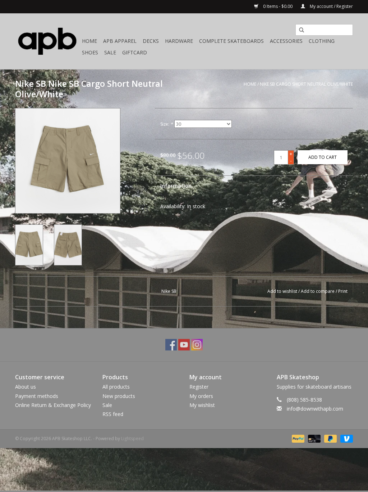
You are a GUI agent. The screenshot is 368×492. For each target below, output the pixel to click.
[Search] (299, 30)
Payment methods (36, 396)
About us (25, 386)
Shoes (90, 52)
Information (176, 185)
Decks (151, 40)
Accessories (286, 40)
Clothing (322, 40)
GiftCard (134, 52)
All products (116, 386)
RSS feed (112, 414)
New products (118, 396)
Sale (110, 52)
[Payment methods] (297, 438)
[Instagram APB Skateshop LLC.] (197, 344)
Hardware (179, 40)
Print (343, 291)
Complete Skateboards (231, 40)
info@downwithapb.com (315, 408)
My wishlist (202, 405)
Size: (166, 124)
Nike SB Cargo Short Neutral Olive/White (306, 84)
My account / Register (331, 6)
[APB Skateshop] (47, 41)
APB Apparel (120, 40)
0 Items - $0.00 (278, 6)
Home (89, 40)
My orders (201, 396)
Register (198, 386)
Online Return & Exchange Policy (53, 405)
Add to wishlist (282, 291)
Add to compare (318, 291)
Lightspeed (132, 438)
